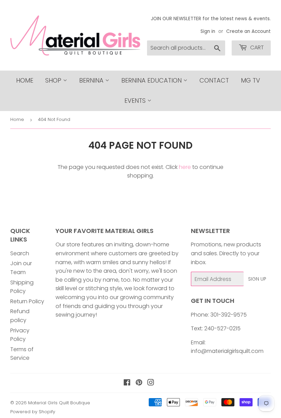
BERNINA (92, 80)
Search (19, 253)
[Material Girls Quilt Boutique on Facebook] (127, 383)
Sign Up (257, 278)
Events (135, 100)
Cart (256, 47)
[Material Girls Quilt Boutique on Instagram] (150, 383)
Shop (54, 80)
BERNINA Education (152, 80)
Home (24, 80)
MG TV (250, 80)
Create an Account (248, 31)
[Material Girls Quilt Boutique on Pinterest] (139, 383)
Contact (214, 80)
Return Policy (27, 301)
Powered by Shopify (32, 411)
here (185, 167)
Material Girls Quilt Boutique (59, 402)
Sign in (207, 31)
